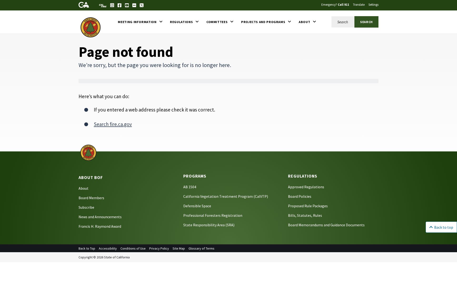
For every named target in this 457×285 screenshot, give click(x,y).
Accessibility (108, 248)
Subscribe (86, 207)
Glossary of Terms (201, 248)
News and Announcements (100, 216)
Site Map (179, 248)
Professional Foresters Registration (212, 215)
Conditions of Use (133, 248)
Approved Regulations (306, 186)
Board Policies (299, 196)
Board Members (91, 197)
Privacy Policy (159, 248)
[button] (140, 21)
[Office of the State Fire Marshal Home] (91, 27)
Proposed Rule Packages (308, 205)
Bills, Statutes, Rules (305, 215)
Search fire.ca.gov (113, 124)
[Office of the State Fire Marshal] (88, 152)
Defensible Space (197, 205)
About (84, 188)
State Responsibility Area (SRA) (208, 224)
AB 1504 (189, 186)
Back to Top (87, 248)
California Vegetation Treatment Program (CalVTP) (225, 196)
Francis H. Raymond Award (100, 226)
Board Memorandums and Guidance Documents (326, 224)
